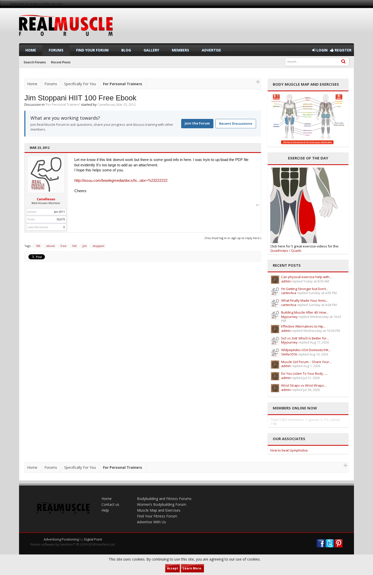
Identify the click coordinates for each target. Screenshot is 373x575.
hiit (74, 246)
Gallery (151, 50)
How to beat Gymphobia (289, 450)
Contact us (110, 504)
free (63, 246)
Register (342, 50)
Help (105, 510)
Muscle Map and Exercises (158, 510)
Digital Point (93, 539)
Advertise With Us (151, 521)
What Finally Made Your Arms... (304, 300)
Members (180, 50)
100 (38, 246)
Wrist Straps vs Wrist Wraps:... (304, 385)
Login (321, 50)
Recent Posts (61, 62)
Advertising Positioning (61, 539)
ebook (50, 246)
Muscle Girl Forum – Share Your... (306, 362)
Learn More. (192, 568)
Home (30, 50)
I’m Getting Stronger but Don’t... (304, 288)
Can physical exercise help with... (306, 277)
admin (286, 281)
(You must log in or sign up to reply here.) (233, 238)
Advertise (211, 50)
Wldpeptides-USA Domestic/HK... (306, 350)
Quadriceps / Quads (285, 250)
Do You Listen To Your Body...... (304, 373)
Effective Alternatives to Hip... (303, 326)
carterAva (288, 293)
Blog (126, 50)
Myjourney (289, 316)
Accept (172, 568)
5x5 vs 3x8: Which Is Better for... (305, 338)
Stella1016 (289, 354)
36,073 (61, 219)
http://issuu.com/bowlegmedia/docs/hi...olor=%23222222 (120, 180)
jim (84, 246)
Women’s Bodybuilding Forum (161, 504)
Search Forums (35, 62)
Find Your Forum (92, 50)
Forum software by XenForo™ (72, 544)
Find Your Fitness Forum (157, 516)
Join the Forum (197, 123)
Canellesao (106, 104)
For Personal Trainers (62, 104)
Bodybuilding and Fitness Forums (164, 498)
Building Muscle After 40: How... (304, 312)
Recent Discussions (235, 123)
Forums (56, 50)
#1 (257, 205)
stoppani (98, 246)
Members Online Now (295, 407)
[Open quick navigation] (258, 81)
